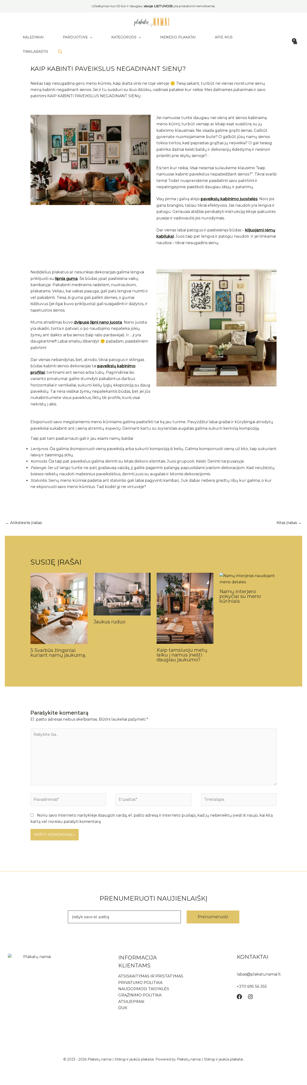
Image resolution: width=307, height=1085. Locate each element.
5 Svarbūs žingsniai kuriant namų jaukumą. (58, 652)
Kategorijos (123, 37)
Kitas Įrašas (289, 522)
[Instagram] (250, 996)
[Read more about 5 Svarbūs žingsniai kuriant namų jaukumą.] (59, 608)
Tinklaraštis (35, 51)
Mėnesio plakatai (178, 37)
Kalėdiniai (33, 37)
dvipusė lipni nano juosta (98, 322)
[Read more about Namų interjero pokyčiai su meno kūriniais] (248, 578)
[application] (90, 37)
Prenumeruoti (213, 916)
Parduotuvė (75, 37)
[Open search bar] (60, 51)
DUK (122, 1008)
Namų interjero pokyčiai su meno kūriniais (240, 596)
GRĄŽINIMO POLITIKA (139, 995)
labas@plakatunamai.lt (259, 974)
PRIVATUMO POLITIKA (140, 982)
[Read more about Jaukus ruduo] (122, 593)
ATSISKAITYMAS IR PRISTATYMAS (150, 976)
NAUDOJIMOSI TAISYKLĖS (143, 989)
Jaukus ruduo (109, 622)
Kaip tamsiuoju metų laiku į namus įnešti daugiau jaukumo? (182, 655)
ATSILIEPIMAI (131, 1001)
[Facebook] (239, 996)
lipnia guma (66, 278)
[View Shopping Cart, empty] (295, 44)
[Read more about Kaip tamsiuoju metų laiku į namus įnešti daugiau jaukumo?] (185, 608)
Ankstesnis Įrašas (23, 522)
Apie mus (224, 37)
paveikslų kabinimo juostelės (229, 199)
